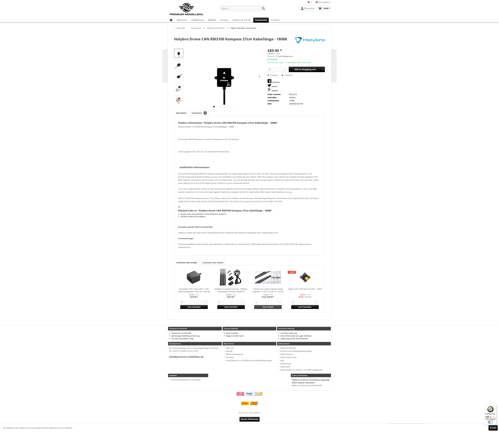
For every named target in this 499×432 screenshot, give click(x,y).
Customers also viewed (212, 262)
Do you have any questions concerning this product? (203, 214)
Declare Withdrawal (249, 419)
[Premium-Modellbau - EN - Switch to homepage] (189, 8)
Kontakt (229, 351)
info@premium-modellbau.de (186, 356)
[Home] (171, 20)
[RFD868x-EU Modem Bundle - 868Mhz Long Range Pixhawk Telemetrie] (231, 277)
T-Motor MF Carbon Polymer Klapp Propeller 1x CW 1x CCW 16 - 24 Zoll (268, 290)
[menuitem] (243, 8)
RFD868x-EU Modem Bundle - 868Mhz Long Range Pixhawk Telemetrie (231, 290)
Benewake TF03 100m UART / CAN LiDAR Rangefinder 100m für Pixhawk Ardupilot (194, 290)
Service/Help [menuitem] (324, 2)
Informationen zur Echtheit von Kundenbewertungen (249, 360)
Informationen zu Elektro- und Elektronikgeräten (301, 370)
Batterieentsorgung (234, 354)
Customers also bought (186, 262)
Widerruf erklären (288, 348)
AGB (282, 360)
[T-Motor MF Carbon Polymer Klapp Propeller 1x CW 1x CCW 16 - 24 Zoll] (268, 277)
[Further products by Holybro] (310, 41)
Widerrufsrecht (287, 354)
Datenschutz (285, 363)
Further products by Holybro (192, 216)
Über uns (230, 348)
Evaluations (199, 113)
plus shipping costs (286, 56)
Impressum (285, 366)
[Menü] (494, 406)
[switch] (490, 422)
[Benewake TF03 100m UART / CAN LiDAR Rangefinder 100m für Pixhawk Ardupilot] (194, 277)
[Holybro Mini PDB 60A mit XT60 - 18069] (305, 277)
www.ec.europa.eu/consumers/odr (307, 385)
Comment (288, 75)
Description (181, 113)
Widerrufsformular (288, 357)
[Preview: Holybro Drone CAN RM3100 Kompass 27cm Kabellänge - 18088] (178, 53)
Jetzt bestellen (194, 307)
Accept (493, 428)
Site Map (230, 357)
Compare (274, 75)
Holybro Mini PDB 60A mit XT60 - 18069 (305, 289)
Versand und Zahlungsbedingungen (296, 351)
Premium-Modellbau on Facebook (186, 379)
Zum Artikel (268, 307)
